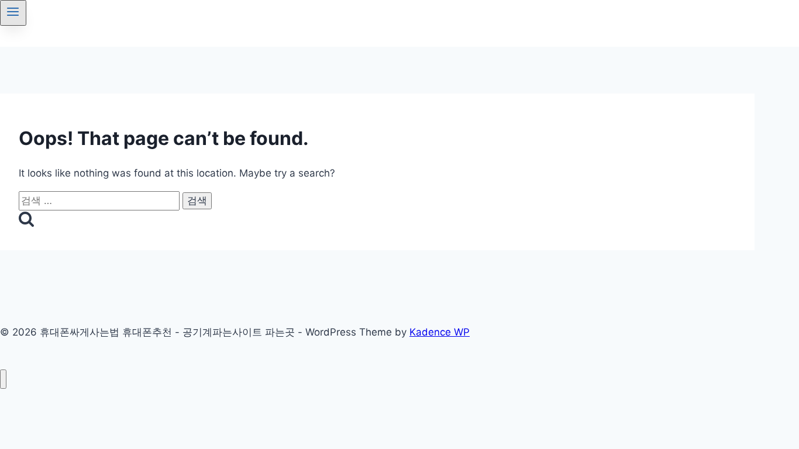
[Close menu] (3, 379)
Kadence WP (439, 332)
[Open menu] (13, 13)
